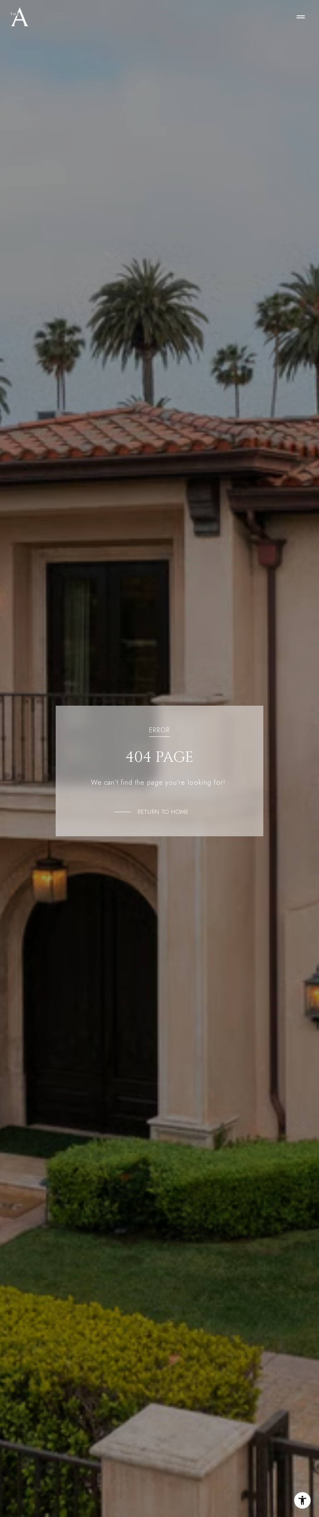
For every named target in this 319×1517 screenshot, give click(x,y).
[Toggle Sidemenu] (300, 16)
